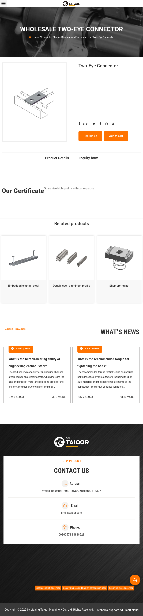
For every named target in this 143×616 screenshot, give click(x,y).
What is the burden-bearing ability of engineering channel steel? (34, 362)
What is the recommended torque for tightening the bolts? (103, 362)
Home (36, 37)
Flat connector (83, 37)
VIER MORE (58, 397)
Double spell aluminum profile (71, 285)
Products (46, 37)
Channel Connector (63, 37)
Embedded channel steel (23, 285)
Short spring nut (119, 285)
